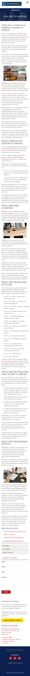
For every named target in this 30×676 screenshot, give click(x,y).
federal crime (22, 33)
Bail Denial (5, 545)
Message (4, 577)
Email (4, 572)
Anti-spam (21, 672)
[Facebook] (11, 658)
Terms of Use (9, 672)
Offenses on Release (9, 534)
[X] (15, 658)
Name (3, 561)
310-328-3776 (5, 643)
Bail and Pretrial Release (12, 541)
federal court (5, 90)
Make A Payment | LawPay (12, 620)
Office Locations (10, 626)
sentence (4, 39)
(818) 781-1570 (16, 10)
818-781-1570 (5, 634)
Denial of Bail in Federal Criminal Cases (15, 531)
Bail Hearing (6, 549)
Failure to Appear (7, 552)
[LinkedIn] (19, 658)
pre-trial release (6, 148)
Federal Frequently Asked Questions (14, 537)
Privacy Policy (16, 672)
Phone (4, 567)
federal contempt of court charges (13, 363)
